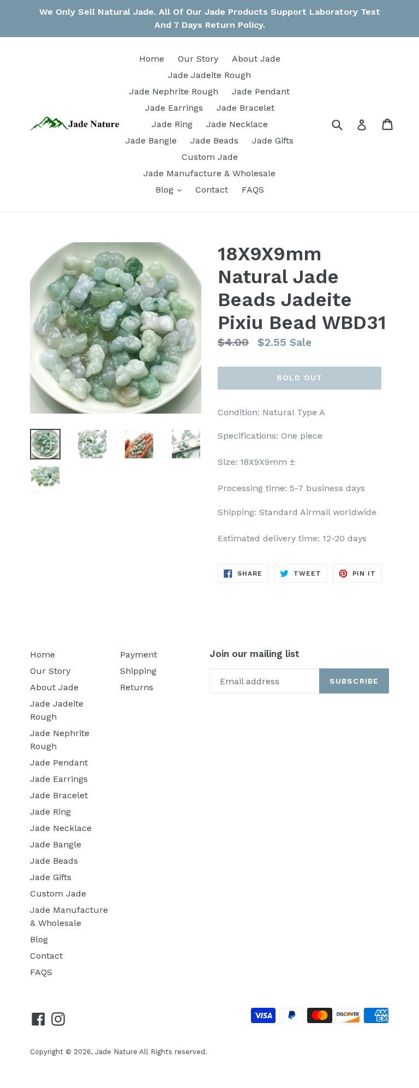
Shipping (138, 671)
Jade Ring (172, 124)
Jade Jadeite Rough (209, 75)
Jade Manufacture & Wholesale (209, 173)
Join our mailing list (255, 653)
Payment (138, 654)
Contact (211, 189)
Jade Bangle (151, 140)
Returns (136, 687)
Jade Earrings (174, 108)
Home (151, 58)
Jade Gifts (273, 140)
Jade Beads (214, 140)
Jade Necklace (237, 124)
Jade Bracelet (245, 108)
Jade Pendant (261, 91)
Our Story (198, 58)
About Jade (256, 58)
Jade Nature (116, 1052)
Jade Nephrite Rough (173, 91)
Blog (171, 189)
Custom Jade (210, 157)
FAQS (253, 189)
